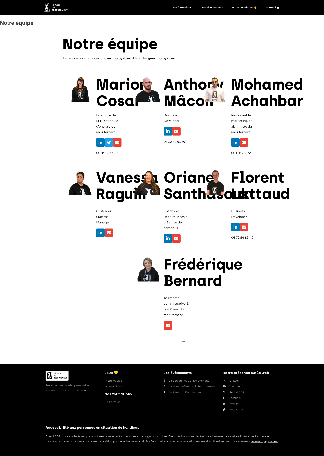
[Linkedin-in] (100, 142)
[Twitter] (109, 142)
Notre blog (272, 7)
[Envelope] (117, 142)
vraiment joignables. (264, 441)
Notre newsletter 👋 (244, 7)
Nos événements (212, 7)
